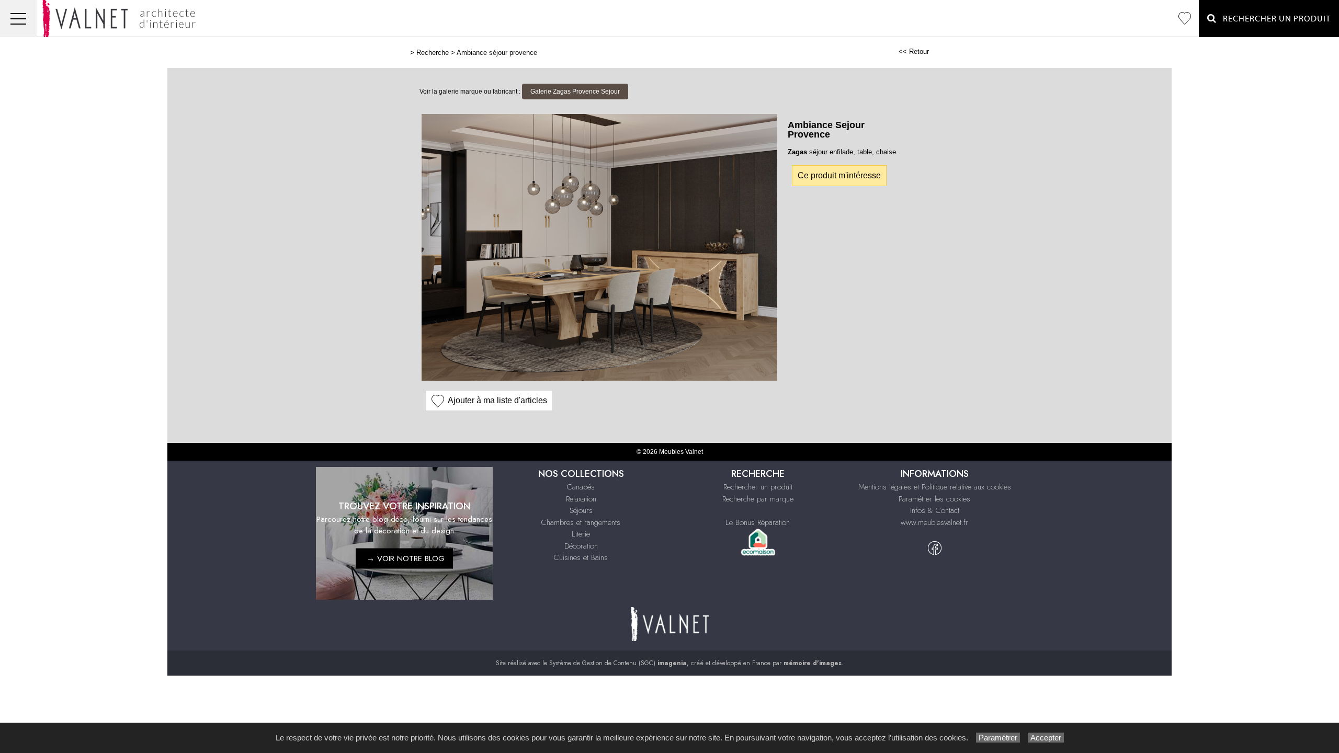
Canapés (581, 487)
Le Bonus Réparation (757, 522)
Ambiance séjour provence (497, 52)
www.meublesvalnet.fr (934, 522)
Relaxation (581, 499)
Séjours (581, 510)
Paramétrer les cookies (934, 499)
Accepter (1045, 737)
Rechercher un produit (757, 487)
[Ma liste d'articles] (1185, 18)
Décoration (581, 546)
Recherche (432, 52)
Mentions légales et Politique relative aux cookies (934, 487)
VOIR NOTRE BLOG (411, 558)
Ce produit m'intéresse (839, 175)
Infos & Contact (934, 510)
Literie (581, 534)
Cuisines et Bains (581, 557)
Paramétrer (998, 737)
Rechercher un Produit (1274, 19)
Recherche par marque (757, 499)
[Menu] (18, 18)
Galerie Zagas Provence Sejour (575, 91)
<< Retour (914, 51)
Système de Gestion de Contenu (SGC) (618, 663)
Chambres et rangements (580, 522)
